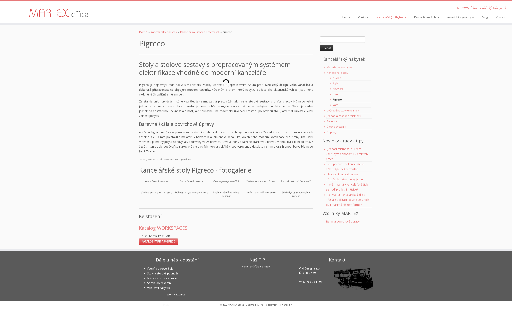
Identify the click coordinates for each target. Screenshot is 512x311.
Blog (485, 17)
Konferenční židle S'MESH (256, 266)
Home (346, 17)
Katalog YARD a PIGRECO (158, 241)
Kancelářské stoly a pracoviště (199, 32)
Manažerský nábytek (339, 67)
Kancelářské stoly (337, 73)
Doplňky (332, 132)
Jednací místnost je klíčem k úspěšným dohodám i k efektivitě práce (347, 154)
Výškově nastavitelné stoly (343, 110)
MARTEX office (236, 304)
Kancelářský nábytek (390, 17)
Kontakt (501, 17)
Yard (335, 105)
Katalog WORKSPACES (163, 228)
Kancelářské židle (425, 17)
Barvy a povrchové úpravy (343, 221)
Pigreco (337, 99)
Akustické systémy (459, 17)
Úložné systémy (336, 126)
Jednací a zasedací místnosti (344, 116)
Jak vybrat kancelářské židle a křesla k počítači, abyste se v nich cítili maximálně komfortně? (347, 200)
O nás (362, 17)
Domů (143, 32)
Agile (336, 83)
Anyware (338, 88)
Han (335, 94)
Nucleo (337, 78)
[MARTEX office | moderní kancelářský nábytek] (59, 12)
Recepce (332, 121)
